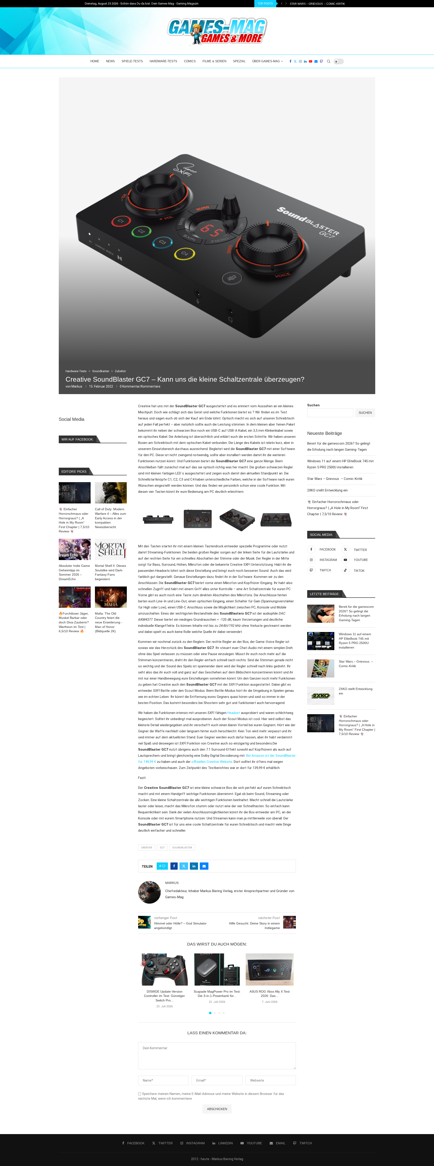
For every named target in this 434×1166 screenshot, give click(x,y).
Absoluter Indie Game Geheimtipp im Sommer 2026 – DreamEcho (74, 572)
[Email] (316, 61)
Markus (76, 386)
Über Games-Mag (266, 61)
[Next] (286, 3)
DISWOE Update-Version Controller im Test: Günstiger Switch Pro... (164, 996)
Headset (233, 713)
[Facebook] (290, 61)
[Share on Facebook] (174, 866)
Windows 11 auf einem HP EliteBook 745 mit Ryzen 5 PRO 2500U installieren (355, 640)
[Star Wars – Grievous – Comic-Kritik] (320, 668)
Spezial (239, 61)
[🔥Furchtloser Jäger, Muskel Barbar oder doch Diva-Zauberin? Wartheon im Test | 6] (75, 597)
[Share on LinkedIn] (194, 866)
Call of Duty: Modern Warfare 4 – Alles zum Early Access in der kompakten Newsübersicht (110, 518)
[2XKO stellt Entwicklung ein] (320, 696)
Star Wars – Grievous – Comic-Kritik (334, 479)
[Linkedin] (305, 61)
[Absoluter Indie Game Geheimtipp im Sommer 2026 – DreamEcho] (75, 549)
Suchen (313, 405)
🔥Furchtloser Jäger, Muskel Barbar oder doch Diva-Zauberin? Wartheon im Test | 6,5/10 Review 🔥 (74, 622)
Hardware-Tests (163, 61)
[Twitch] (321, 61)
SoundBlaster (182, 847)
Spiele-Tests (132, 61)
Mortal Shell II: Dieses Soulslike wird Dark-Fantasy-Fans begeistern (110, 572)
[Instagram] (300, 61)
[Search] (328, 61)
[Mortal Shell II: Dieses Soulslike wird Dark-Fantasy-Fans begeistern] (111, 549)
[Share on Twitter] (183, 866)
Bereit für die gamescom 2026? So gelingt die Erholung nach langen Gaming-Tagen (356, 613)
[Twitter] (295, 61)
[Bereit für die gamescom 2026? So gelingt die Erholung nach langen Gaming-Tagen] (320, 614)
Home (94, 61)
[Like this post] (163, 866)
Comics (190, 61)
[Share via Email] (204, 866)
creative (146, 847)
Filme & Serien (214, 61)
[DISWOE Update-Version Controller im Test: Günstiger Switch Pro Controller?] (164, 969)
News (110, 61)
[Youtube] (310, 61)
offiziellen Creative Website (211, 762)
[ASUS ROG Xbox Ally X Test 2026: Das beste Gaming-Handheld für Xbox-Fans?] (270, 969)
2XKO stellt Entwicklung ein (311, 3)
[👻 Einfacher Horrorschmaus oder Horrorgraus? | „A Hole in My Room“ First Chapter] (320, 723)
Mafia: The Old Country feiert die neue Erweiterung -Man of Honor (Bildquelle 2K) (108, 622)
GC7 (162, 847)
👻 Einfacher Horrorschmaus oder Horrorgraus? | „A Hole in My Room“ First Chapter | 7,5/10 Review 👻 (337, 508)
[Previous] (281, 3)
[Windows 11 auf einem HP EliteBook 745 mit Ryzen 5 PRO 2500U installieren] (320, 641)
